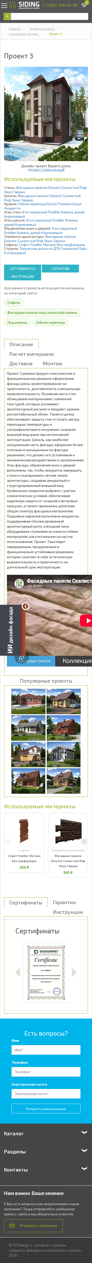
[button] (84, 841)
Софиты (13, 303)
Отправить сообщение (38, 1225)
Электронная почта (29, 1084)
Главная (15, 28)
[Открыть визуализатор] (13, 630)
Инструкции (23, 276)
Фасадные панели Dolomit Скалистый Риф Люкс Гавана (40, 238)
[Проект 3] (46, 114)
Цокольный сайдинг (24, 33)
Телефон (20, 1062)
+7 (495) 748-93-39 (59, 5)
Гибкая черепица (50, 322)
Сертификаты (22, 268)
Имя (15, 1040)
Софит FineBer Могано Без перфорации (52, 244)
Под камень (17, 322)
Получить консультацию (46, 1108)
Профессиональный (46, 170)
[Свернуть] (25, 606)
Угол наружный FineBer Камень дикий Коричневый (40, 230)
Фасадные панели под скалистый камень (42, 312)
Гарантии (60, 268)
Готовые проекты (42, 28)
